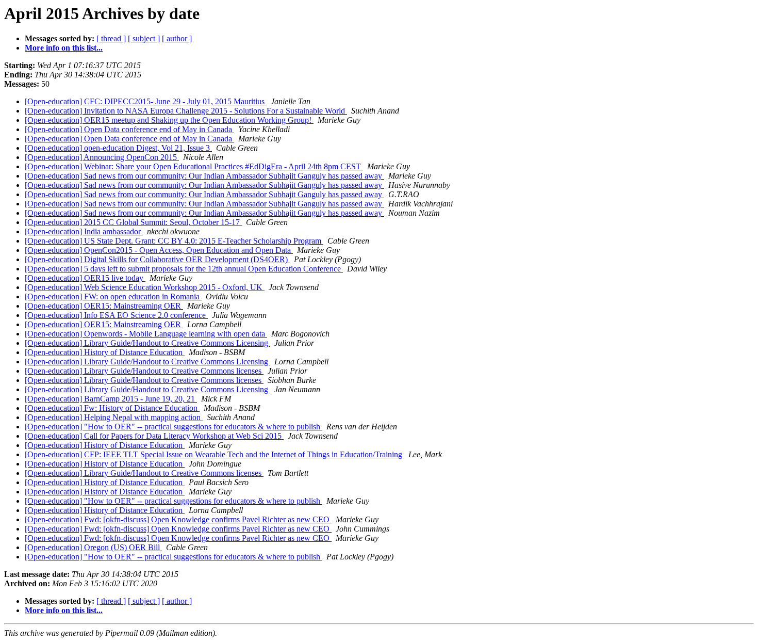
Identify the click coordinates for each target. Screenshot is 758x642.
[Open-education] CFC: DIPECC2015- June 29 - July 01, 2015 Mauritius (146, 101)
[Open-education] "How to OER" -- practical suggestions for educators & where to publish (173, 426)
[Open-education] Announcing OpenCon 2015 (102, 157)
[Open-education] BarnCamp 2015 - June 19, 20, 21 (111, 398)
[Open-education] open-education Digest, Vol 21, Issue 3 (118, 147)
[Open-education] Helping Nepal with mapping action (114, 417)
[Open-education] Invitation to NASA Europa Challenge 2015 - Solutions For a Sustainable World (186, 110)
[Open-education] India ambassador (84, 231)
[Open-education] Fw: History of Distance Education (112, 408)
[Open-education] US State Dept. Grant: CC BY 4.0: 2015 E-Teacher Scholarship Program (174, 240)
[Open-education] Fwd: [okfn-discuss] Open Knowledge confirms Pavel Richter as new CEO (178, 519)
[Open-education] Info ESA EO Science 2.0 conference (116, 315)
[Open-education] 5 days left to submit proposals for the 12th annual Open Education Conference (184, 268)
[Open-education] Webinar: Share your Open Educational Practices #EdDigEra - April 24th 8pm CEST (194, 166)
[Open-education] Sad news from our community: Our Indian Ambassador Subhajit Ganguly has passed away (204, 175)
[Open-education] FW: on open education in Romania (113, 296)
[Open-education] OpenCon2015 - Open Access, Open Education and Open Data (159, 250)
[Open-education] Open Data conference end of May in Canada (129, 129)
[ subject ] (144, 38)
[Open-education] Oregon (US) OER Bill (93, 547)
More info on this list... (64, 47)
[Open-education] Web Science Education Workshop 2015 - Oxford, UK (145, 287)
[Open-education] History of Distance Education (105, 352)
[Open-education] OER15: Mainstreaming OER (104, 305)
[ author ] (177, 38)
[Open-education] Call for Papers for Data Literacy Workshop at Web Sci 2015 (154, 435)
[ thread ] (111, 38)
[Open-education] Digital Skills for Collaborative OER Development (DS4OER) (157, 259)
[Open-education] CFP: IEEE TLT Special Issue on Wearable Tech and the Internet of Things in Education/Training (214, 454)
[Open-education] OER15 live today (85, 278)
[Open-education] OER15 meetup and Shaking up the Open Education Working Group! (169, 120)
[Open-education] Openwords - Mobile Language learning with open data (146, 333)
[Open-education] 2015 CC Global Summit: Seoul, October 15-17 (133, 222)
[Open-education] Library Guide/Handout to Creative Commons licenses (144, 370)
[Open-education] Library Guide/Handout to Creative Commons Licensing (147, 343)
